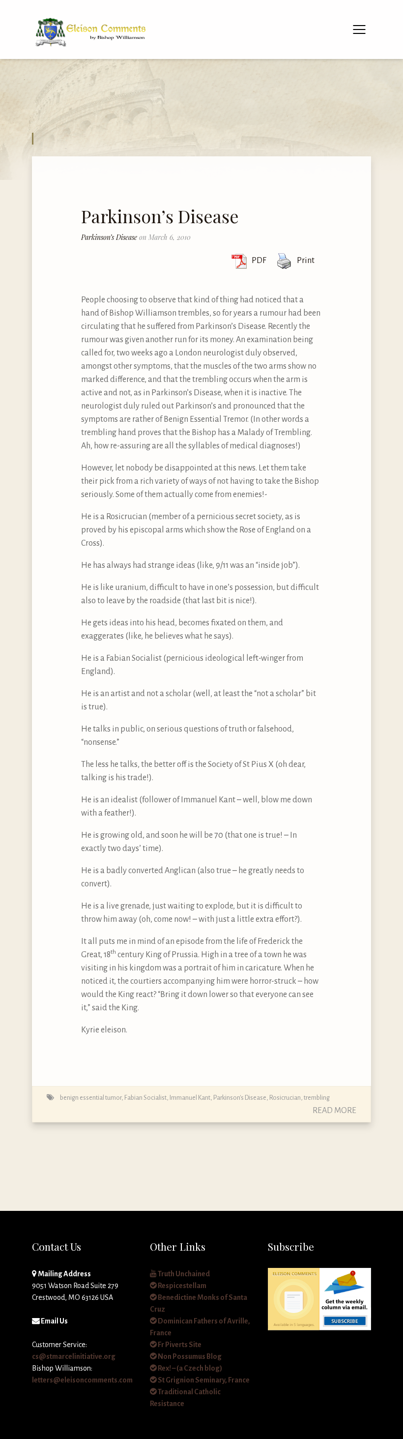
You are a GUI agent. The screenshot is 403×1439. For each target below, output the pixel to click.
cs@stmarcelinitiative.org (73, 1356)
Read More (334, 1110)
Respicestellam (181, 1286)
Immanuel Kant (190, 1097)
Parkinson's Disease (239, 1097)
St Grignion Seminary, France (203, 1380)
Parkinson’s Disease (160, 216)
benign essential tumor (90, 1097)
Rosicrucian (285, 1097)
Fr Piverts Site (179, 1345)
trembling (317, 1097)
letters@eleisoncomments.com (82, 1380)
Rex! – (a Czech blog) (189, 1368)
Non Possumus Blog (189, 1356)
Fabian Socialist (145, 1097)
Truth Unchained (183, 1274)
